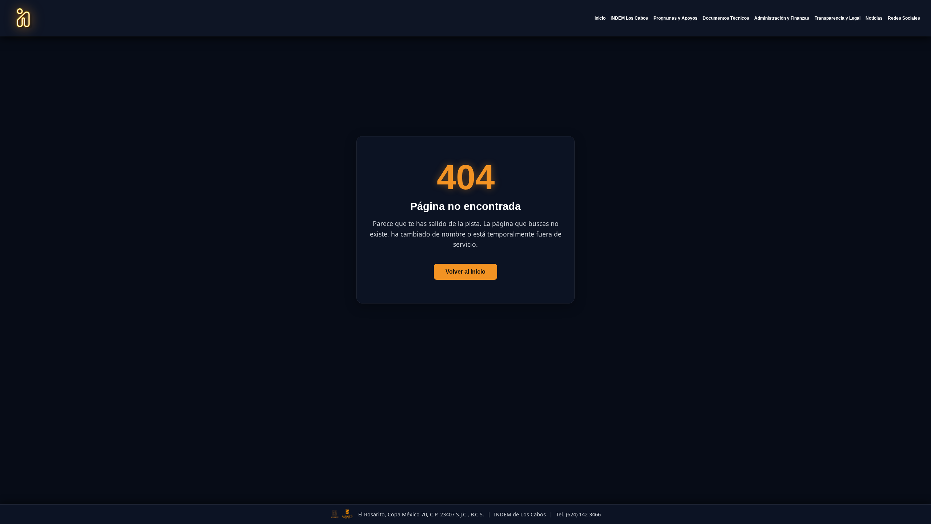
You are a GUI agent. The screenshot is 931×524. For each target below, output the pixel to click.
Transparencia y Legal (837, 18)
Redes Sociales (904, 18)
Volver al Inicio (465, 272)
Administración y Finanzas (781, 18)
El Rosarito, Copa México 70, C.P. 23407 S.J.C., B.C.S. (421, 514)
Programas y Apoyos (676, 18)
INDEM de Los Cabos (520, 514)
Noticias (874, 18)
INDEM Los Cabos (629, 18)
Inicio (600, 18)
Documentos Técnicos (726, 18)
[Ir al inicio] (23, 18)
